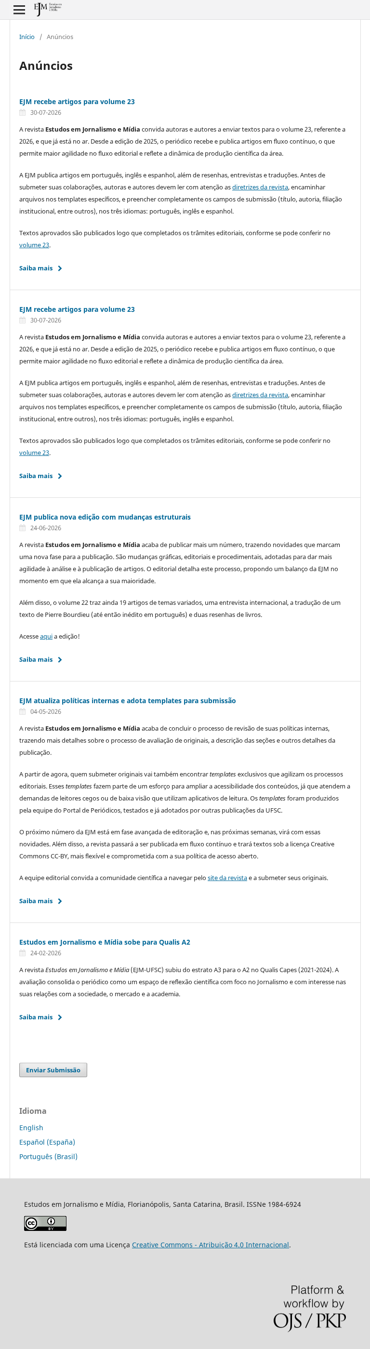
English (31, 1127)
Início (27, 36)
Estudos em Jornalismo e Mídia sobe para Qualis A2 (104, 942)
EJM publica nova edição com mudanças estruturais (105, 516)
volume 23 (34, 244)
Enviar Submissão (53, 1070)
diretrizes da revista (260, 187)
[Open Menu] (19, 9)
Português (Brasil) (48, 1156)
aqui (46, 636)
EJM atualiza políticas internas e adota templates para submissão (127, 700)
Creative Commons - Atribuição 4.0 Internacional (210, 1244)
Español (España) (47, 1142)
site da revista (227, 877)
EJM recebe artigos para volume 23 (77, 101)
